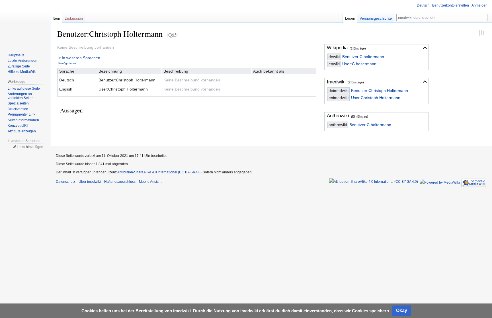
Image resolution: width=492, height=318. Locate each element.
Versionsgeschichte (376, 18)
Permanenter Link (21, 114)
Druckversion (18, 109)
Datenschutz (65, 182)
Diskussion (74, 18)
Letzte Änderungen (22, 61)
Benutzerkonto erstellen (450, 5)
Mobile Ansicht (150, 182)
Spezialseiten (18, 103)
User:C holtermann (359, 63)
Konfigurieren (67, 63)
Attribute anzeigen (22, 131)
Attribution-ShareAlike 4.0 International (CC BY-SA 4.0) (159, 172)
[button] (424, 47)
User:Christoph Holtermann (375, 97)
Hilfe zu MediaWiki (22, 72)
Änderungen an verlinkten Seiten (21, 96)
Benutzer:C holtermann (363, 56)
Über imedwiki (90, 182)
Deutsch (423, 5)
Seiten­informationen (23, 120)
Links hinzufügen (30, 147)
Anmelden (479, 5)
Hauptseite (16, 55)
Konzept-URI (18, 126)
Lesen (350, 18)
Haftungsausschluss (120, 182)
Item (56, 18)
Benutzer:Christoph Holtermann (379, 90)
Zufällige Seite (19, 66)
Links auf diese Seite (24, 89)
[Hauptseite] (25, 23)
